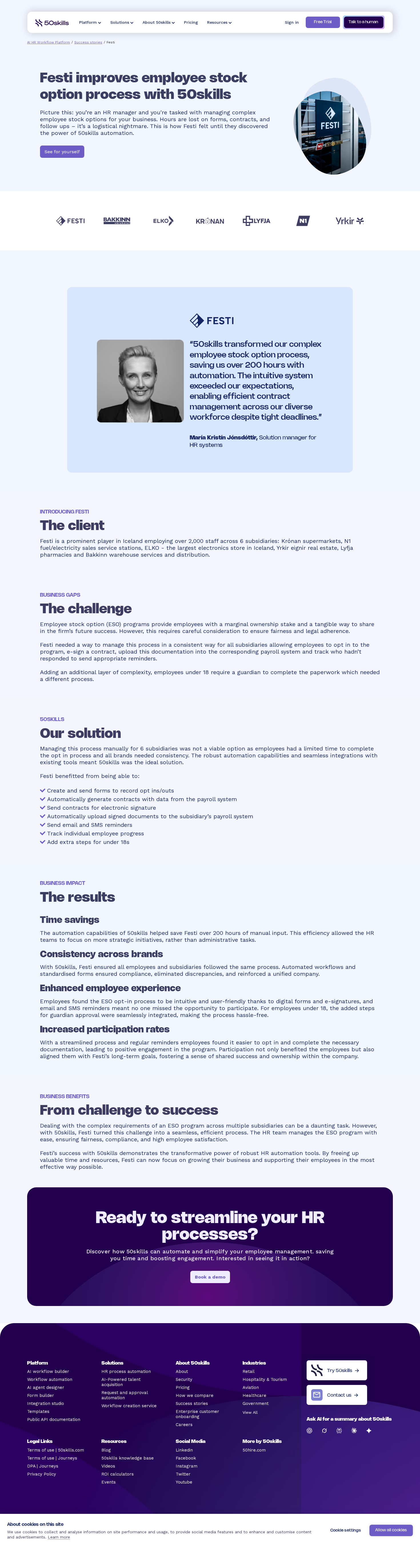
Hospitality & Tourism (265, 1379)
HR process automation (126, 1371)
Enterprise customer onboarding (197, 1414)
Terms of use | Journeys (52, 1458)
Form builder (40, 1395)
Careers (184, 1424)
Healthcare (254, 1395)
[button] (90, 22)
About (182, 1371)
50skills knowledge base (127, 1458)
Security (184, 1379)
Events (108, 1482)
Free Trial (323, 22)
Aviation (251, 1387)
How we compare (194, 1395)
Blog (106, 1450)
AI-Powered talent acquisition (121, 1382)
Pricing (183, 1387)
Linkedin (184, 1450)
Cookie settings (345, 1530)
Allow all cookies (391, 1530)
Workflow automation (49, 1379)
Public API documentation (53, 1419)
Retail (249, 1371)
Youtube (184, 1482)
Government (256, 1403)
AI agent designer (45, 1387)
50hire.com (254, 1450)
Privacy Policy (41, 1474)
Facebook (186, 1458)
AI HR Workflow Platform (48, 42)
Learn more (59, 1537)
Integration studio (45, 1403)
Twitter (183, 1474)
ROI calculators (117, 1474)
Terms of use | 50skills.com (55, 1450)
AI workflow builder (48, 1371)
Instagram (186, 1466)
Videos (108, 1466)
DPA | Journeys (42, 1466)
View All (250, 1412)
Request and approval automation (124, 1395)
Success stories (88, 42)
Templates (38, 1411)
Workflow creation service (129, 1405)
